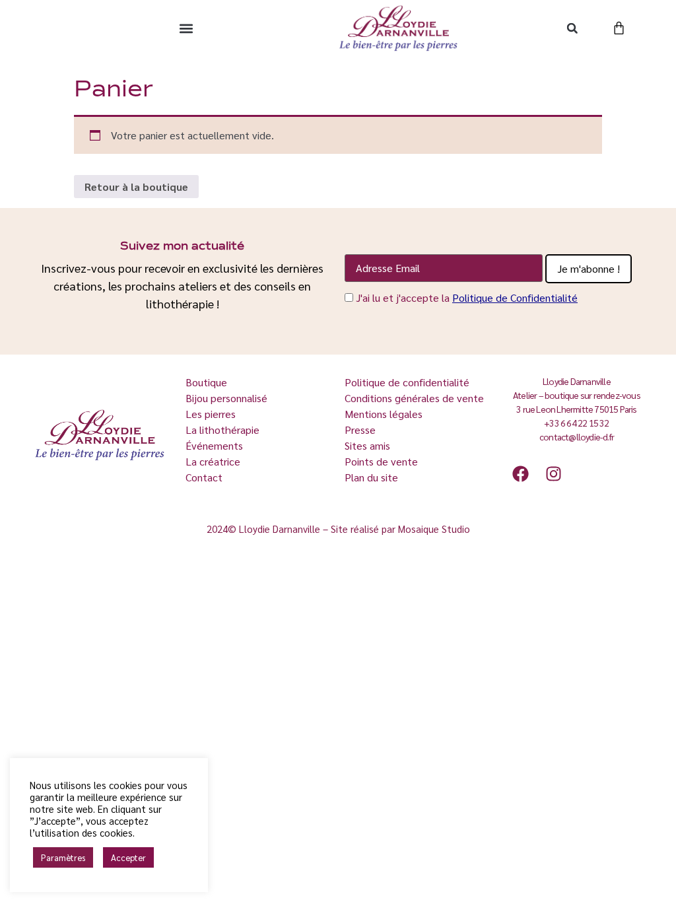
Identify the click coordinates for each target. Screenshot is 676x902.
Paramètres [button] (63, 857)
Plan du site (371, 477)
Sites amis (367, 445)
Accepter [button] (128, 857)
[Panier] (618, 28)
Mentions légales (383, 414)
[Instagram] (553, 473)
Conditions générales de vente (414, 398)
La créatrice (214, 461)
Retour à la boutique (136, 186)
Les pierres (212, 414)
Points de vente (381, 461)
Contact (204, 477)
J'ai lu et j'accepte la (467, 297)
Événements (214, 445)
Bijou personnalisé (226, 398)
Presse (360, 429)
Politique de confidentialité (407, 382)
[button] (186, 28)
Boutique (208, 382)
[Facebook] (520, 473)
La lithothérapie (224, 429)
